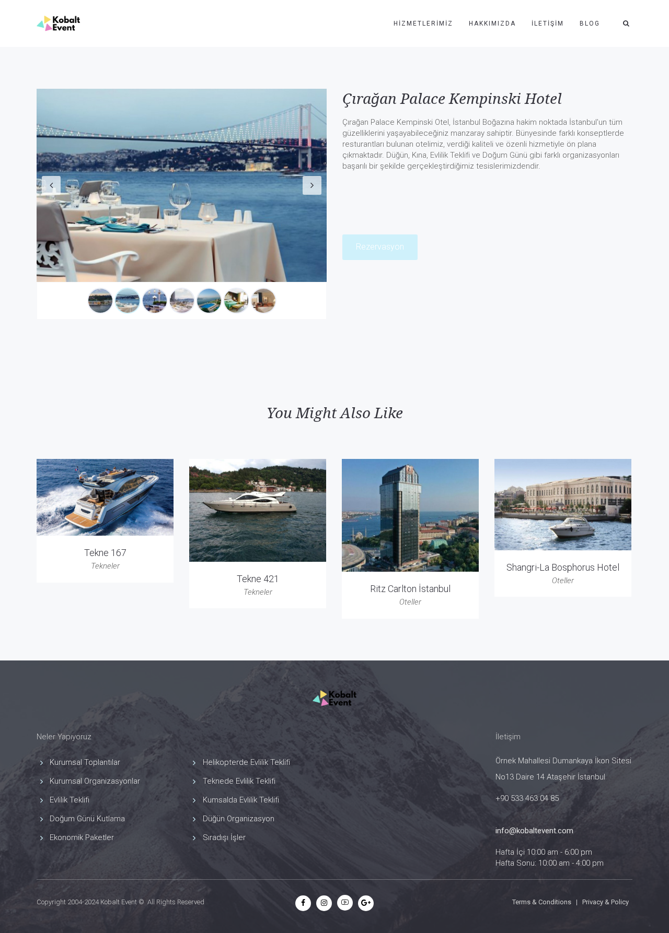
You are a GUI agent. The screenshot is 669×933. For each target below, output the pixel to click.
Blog (590, 23)
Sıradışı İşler (224, 837)
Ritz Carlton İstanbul (410, 588)
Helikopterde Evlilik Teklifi (246, 762)
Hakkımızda (492, 23)
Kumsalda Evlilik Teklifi (241, 800)
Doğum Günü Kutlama (87, 818)
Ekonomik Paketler (82, 837)
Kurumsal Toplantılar (85, 762)
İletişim (548, 23)
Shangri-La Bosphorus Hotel (562, 567)
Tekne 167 (105, 552)
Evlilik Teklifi (69, 800)
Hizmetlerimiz (423, 23)
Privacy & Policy (605, 902)
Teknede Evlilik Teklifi (239, 781)
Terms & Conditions (541, 902)
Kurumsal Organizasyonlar (95, 781)
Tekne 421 (258, 578)
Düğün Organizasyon (238, 818)
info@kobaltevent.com (534, 830)
